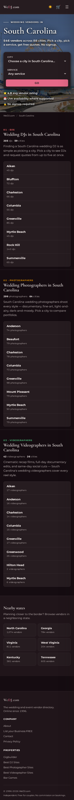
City (10, 57)
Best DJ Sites (11, 762)
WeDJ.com (9, 115)
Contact (8, 736)
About (7, 725)
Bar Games (10, 777)
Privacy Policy (11, 741)
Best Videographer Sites (18, 772)
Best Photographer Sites (18, 767)
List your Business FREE (18, 731)
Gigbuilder (10, 757)
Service (12, 70)
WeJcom (11, 7)
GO (37, 83)
